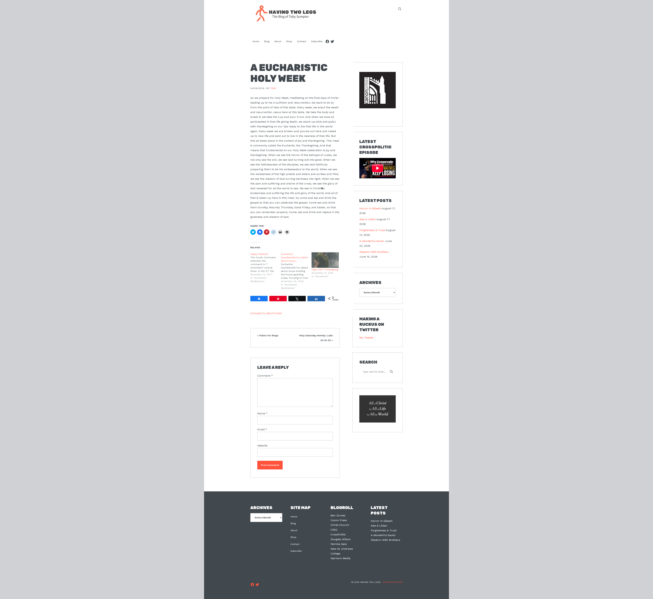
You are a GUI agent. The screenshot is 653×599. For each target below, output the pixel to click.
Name (262, 413)
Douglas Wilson (341, 539)
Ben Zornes (338, 515)
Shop (293, 537)
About (293, 530)
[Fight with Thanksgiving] (325, 260)
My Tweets (366, 337)
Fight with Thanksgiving (325, 269)
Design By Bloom (393, 582)
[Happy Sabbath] (265, 267)
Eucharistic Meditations (266, 313)
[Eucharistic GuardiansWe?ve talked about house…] (296, 271)
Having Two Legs (284, 13)
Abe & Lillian (367, 219)
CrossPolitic (338, 534)
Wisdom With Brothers (374, 252)
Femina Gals (339, 544)
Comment (265, 375)
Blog (293, 523)
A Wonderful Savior (371, 241)
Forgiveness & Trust (372, 230)
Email (262, 429)
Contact (295, 544)
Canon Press (339, 520)
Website (262, 445)
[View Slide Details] (377, 90)
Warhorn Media (340, 558)
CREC (334, 529)
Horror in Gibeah (370, 208)
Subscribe (296, 551)
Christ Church (340, 525)
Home (293, 516)
